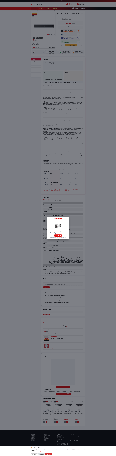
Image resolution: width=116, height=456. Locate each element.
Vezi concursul (58, 235)
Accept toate (49, 454)
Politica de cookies (33, 451)
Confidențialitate (39, 451)
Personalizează (41, 454)
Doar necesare (34, 454)
